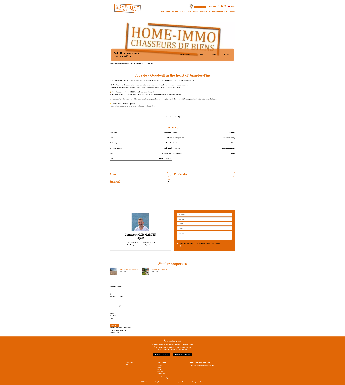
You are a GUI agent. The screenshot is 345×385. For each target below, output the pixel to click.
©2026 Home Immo (147, 382)
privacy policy (204, 243)
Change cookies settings (182, 382)
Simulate (114, 325)
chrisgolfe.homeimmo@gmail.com (141, 245)
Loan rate (113, 316)
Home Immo (158, 345)
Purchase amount (116, 287)
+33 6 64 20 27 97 (149, 242)
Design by (198, 382)
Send (181, 246)
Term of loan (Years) (117, 306)
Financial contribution (117, 296)
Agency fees (169, 382)
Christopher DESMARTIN (140, 234)
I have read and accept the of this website (199, 243)
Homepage (113, 63)
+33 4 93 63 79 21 (133, 242)
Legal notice (159, 382)
